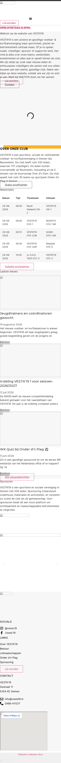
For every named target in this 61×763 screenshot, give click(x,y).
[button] (30, 18)
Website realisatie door (30, 754)
